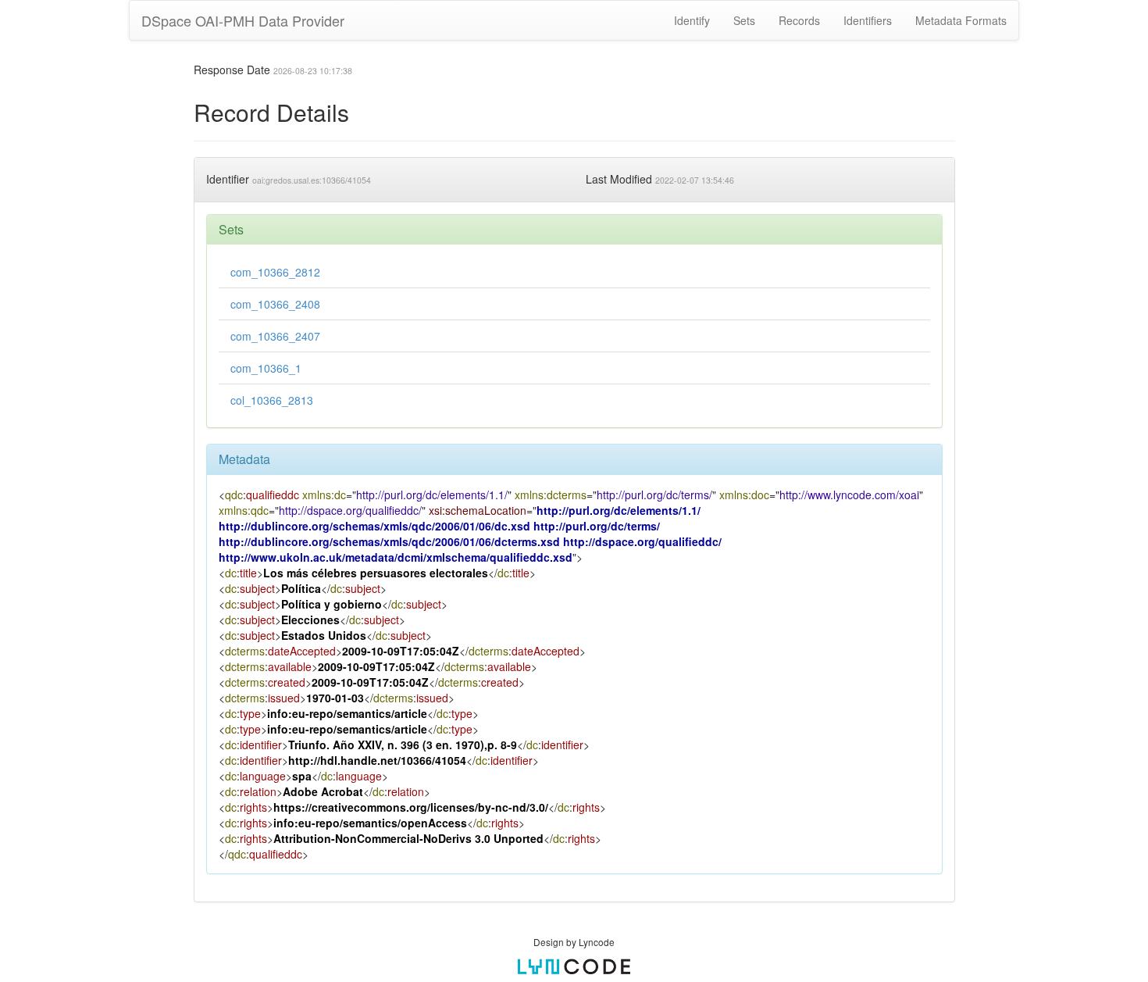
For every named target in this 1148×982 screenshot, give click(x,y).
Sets (744, 20)
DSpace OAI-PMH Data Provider (242, 20)
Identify (692, 20)
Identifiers (867, 20)
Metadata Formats (961, 20)
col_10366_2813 (271, 400)
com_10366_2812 (275, 272)
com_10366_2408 (275, 304)
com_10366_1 (265, 368)
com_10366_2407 (275, 336)
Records (799, 20)
